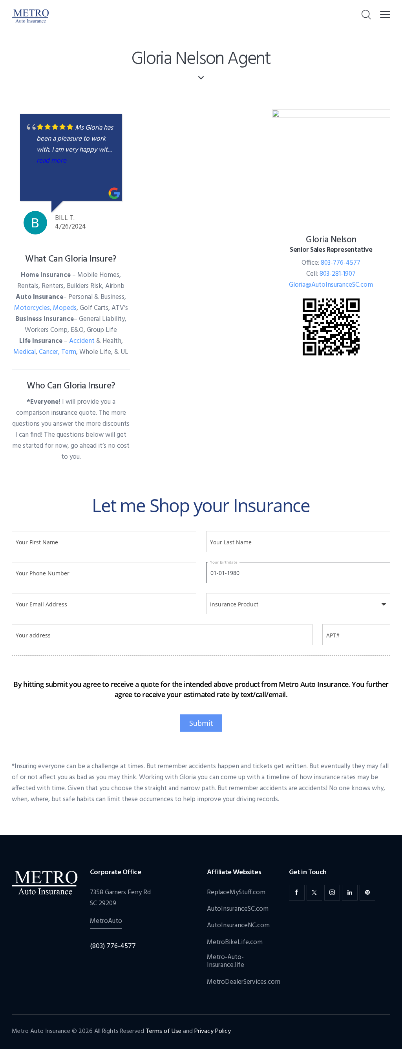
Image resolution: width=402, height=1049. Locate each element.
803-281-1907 (338, 274)
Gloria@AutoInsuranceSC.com (331, 285)
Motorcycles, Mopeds (45, 308)
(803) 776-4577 (113, 946)
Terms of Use (163, 1031)
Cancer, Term (57, 352)
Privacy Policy (212, 1031)
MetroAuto (106, 921)
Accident (82, 341)
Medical (24, 352)
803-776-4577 (340, 263)
